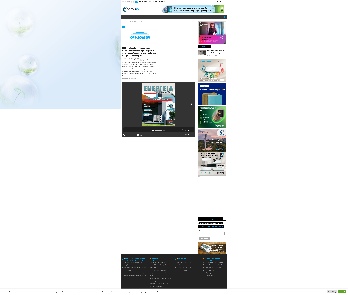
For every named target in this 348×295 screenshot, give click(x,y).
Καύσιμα (169, 17)
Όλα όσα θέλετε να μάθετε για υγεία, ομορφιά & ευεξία (134, 259)
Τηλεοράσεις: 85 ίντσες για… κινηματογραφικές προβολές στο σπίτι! (160, 272)
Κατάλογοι (201, 17)
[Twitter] (217, 1)
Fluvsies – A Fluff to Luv (184, 267)
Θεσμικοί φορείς (188, 17)
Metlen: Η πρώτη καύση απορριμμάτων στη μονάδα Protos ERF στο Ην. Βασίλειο (152, 1)
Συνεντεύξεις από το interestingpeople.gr (211, 259)
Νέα (137, 1)
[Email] (220, 1)
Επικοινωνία (212, 17)
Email (200, 231)
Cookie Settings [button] (332, 292)
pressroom (133, 58)
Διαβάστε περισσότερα (129, 78)
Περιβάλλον (158, 17)
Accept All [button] (342, 292)
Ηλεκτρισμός (133, 17)
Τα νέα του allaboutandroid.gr (183, 259)
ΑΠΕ (177, 17)
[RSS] (224, 1)
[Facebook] (214, 1)
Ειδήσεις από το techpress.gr (157, 259)
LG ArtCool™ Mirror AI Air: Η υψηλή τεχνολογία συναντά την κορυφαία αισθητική (216, 52)
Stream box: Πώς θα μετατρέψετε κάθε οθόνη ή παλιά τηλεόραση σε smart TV (160, 264)
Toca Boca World (182, 270)
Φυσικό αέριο (146, 17)
